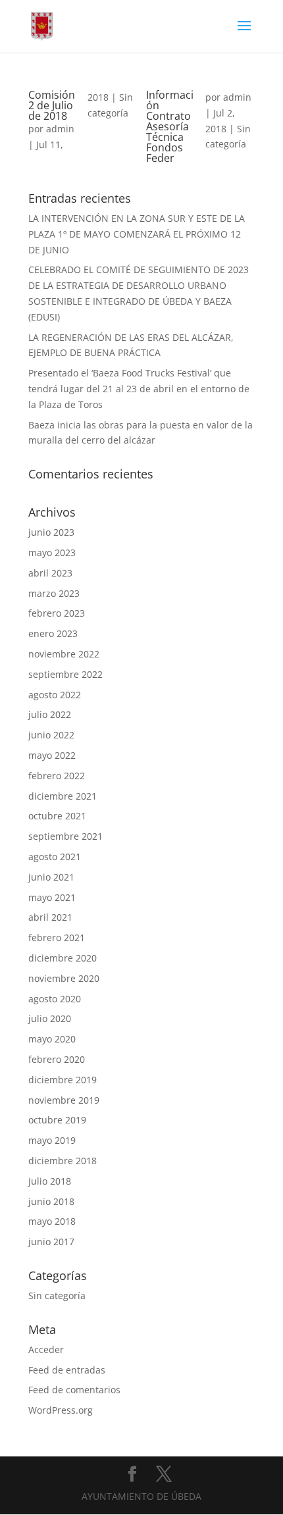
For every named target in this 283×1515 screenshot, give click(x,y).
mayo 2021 (52, 897)
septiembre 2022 (65, 674)
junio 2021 (51, 877)
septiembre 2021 (65, 836)
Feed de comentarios (74, 1389)
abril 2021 (50, 917)
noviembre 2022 (63, 654)
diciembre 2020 (62, 958)
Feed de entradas (66, 1370)
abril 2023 (50, 573)
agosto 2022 (54, 694)
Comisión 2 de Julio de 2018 (51, 105)
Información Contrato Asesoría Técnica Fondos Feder (169, 126)
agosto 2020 (54, 998)
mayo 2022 (52, 755)
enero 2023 (53, 633)
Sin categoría (57, 1295)
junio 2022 (51, 735)
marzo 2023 (54, 593)
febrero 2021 (56, 937)
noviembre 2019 (63, 1100)
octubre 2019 (57, 1120)
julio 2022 (49, 714)
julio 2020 (49, 1018)
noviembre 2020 (63, 978)
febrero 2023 (56, 613)
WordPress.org (60, 1410)
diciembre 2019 (62, 1079)
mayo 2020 (52, 1039)
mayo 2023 (52, 552)
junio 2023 (51, 532)
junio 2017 (51, 1241)
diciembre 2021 (62, 796)
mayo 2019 (52, 1140)
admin (60, 128)
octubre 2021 (57, 815)
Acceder (46, 1349)
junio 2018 (51, 1201)
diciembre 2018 (62, 1160)
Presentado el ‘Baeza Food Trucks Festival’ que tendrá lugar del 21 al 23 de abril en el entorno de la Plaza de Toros (138, 389)
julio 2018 (49, 1181)
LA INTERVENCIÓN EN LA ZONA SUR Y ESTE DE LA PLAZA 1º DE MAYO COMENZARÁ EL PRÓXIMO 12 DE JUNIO (136, 234)
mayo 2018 (52, 1221)
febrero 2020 (56, 1059)
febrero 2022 (56, 775)
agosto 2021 (54, 856)
